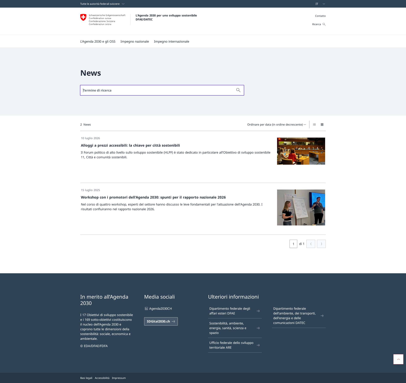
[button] (98, 41)
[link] (203, 157)
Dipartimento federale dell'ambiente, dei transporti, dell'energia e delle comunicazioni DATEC (294, 315)
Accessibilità (102, 378)
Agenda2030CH (160, 308)
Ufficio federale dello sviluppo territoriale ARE (231, 345)
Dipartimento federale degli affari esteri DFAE (229, 310)
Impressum (119, 378)
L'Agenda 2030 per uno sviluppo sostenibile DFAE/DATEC (167, 17)
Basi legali (86, 378)
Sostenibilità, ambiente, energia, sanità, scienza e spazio (227, 328)
